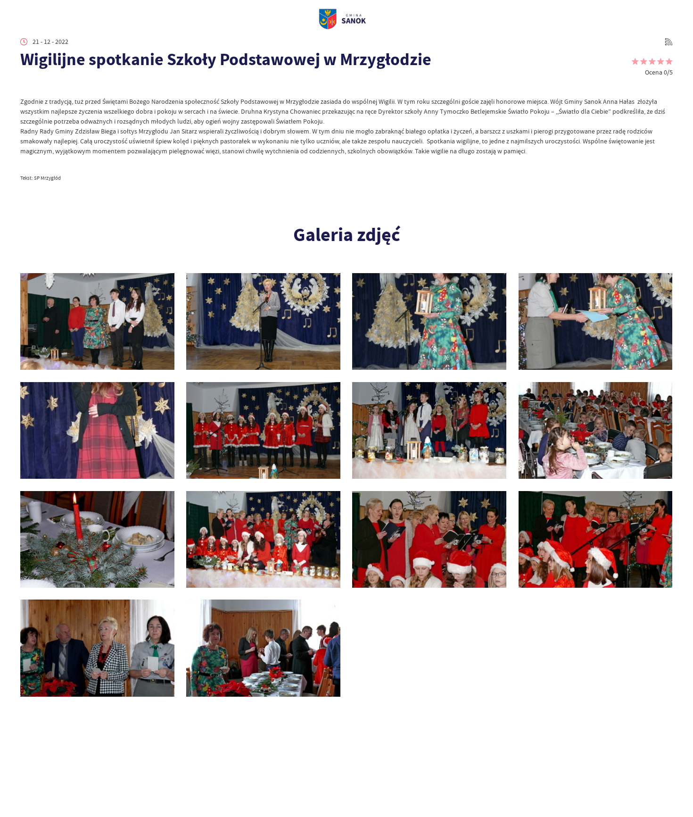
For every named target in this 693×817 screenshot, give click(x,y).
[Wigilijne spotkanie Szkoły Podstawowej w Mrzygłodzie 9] (263, 430)
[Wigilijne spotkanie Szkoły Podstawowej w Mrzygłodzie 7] (596, 430)
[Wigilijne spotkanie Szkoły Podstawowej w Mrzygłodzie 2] (97, 648)
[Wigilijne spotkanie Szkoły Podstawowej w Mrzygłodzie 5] (263, 539)
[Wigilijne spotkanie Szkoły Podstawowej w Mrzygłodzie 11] (596, 321)
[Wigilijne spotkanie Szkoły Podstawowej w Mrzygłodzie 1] (263, 648)
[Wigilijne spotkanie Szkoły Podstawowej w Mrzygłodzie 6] (97, 539)
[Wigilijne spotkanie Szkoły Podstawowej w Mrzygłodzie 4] (429, 539)
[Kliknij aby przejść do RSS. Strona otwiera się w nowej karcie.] (669, 42)
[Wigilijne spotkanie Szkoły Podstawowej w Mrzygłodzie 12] (429, 321)
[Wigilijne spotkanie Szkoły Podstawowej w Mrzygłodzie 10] (97, 430)
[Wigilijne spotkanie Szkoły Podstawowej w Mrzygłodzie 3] (596, 539)
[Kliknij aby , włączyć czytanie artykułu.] (26, 85)
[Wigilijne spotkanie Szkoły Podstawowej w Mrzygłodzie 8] (429, 430)
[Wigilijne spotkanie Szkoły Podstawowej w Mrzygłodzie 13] (263, 321)
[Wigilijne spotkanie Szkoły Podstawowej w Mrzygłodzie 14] (97, 321)
